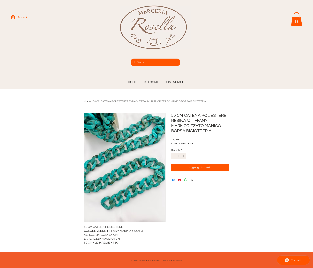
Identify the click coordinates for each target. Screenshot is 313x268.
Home (87, 101)
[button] (151, 81)
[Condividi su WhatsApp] (186, 180)
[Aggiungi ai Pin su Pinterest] (179, 180)
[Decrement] (174, 156)
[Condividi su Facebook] (173, 180)
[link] (296, 19)
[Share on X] (192, 180)
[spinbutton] (179, 156)
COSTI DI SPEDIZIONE (182, 143)
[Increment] (184, 156)
